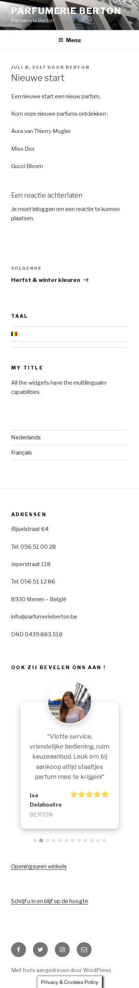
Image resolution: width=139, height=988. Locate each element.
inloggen (44, 209)
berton (78, 67)
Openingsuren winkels (39, 866)
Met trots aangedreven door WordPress (61, 970)
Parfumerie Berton (66, 11)
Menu (73, 40)
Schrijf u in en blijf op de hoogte (49, 901)
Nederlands (26, 437)
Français (21, 452)
